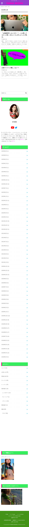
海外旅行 (4, 388)
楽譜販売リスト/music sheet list (19, 520)
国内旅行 (4, 405)
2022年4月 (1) (5, 208)
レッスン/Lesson (20, 514)
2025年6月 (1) (5, 151)
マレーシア (5, 396)
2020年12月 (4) (5, 266)
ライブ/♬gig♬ (12, 514)
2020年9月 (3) (5, 278)
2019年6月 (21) (5, 340)
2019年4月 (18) (5, 348)
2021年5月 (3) (5, 250)
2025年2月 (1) (5, 159)
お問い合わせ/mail (14, 521)
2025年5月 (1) (5, 155)
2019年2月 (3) (5, 357)
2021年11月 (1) (5, 225)
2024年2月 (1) (5, 175)
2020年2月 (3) (5, 307)
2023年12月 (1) (5, 180)
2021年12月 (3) (5, 221)
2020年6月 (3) (5, 291)
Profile (7, 514)
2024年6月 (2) (5, 171)
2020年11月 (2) (5, 270)
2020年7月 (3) (5, 287)
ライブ (4, 368)
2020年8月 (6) (5, 282)
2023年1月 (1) (5, 196)
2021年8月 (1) (5, 237)
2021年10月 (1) (5, 229)
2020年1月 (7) (5, 311)
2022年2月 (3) (5, 217)
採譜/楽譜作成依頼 (7, 520)
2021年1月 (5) (5, 262)
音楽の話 (4, 376)
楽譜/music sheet (14, 517)
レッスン (4, 384)
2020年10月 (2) (5, 274)
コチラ (22, 139)
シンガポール (6, 392)
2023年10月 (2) (5, 184)
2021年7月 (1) (5, 241)
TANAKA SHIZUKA (14, 3)
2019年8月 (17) (5, 332)
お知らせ (4, 372)
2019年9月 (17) (5, 328)
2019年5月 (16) (5, 344)
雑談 (3, 409)
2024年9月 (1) (5, 167)
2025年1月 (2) (5, 163)
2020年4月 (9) (5, 299)
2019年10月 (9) (5, 324)
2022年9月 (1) (5, 204)
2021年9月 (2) (5, 233)
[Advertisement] (14, 433)
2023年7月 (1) (5, 188)
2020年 (6, 6)
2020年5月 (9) (5, 295)
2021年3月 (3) (5, 254)
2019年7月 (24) (5, 336)
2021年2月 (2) (5, 258)
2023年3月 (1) (5, 192)
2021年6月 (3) (5, 245)
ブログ (5, 413)
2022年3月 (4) (5, 212)
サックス (4, 380)
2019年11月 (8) (5, 319)
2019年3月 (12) (5, 352)
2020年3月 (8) (5, 303)
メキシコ (5, 401)
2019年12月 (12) (5, 315)
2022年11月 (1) (5, 200)
